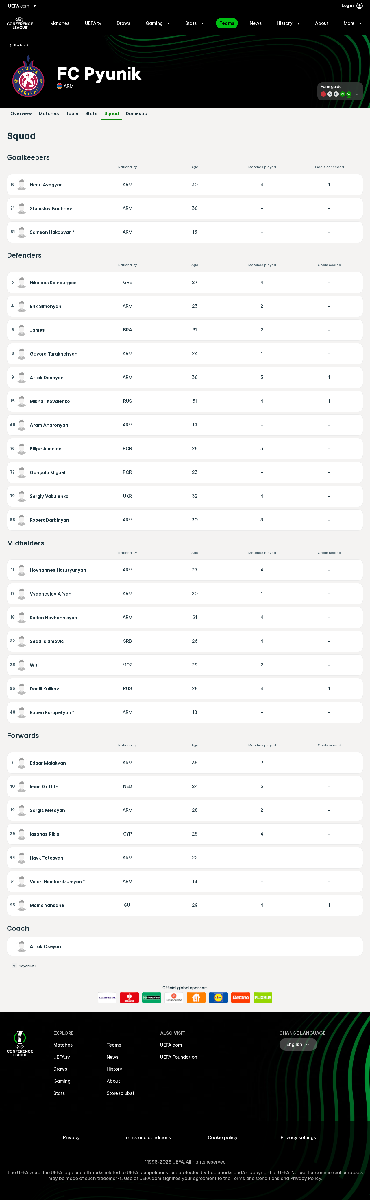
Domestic (136, 113)
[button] (158, 23)
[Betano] (240, 997)
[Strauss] (129, 997)
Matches (49, 113)
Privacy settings (298, 1137)
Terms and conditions (147, 1137)
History (114, 1068)
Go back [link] (21, 45)
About (113, 1081)
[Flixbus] (263, 997)
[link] (60, 23)
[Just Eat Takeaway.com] (196, 997)
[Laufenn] (107, 997)
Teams (114, 1044)
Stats (91, 113)
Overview (21, 113)
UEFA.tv (61, 1057)
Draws (60, 1068)
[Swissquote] (173, 997)
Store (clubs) (120, 1093)
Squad (111, 113)
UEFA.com (171, 1044)
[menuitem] (60, 23)
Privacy (71, 1137)
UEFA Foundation (178, 1057)
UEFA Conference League (20, 23)
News (113, 1057)
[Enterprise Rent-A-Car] (151, 997)
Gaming (62, 1081)
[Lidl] (218, 997)
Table (72, 113)
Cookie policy (223, 1137)
